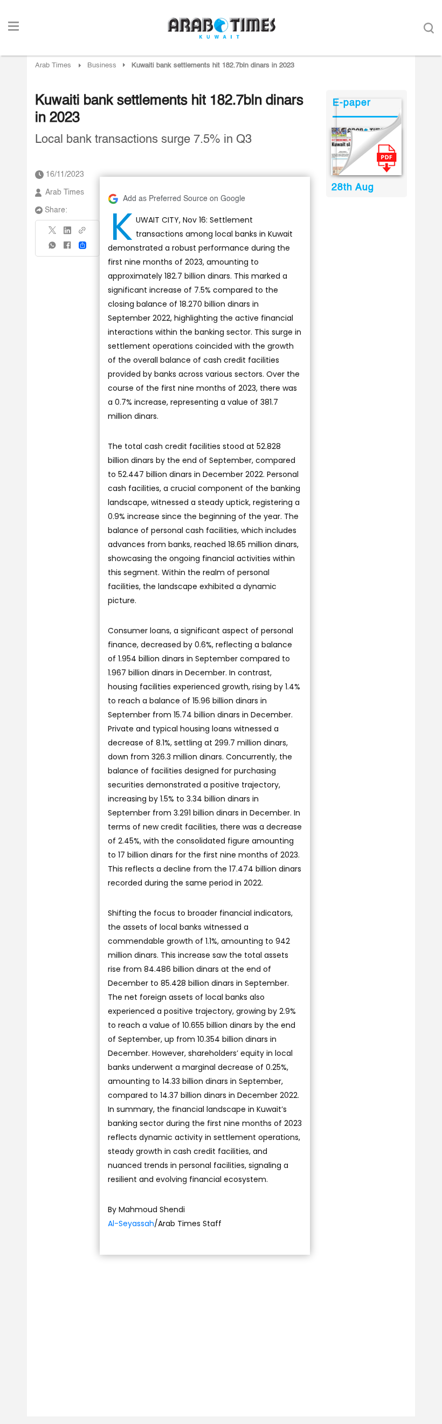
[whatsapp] (52, 248)
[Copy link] (82, 233)
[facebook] (67, 248)
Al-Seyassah (131, 1223)
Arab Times (53, 65)
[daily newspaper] (366, 151)
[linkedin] (67, 233)
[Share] (82, 245)
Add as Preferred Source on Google (184, 199)
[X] (52, 233)
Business (101, 65)
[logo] (221, 28)
